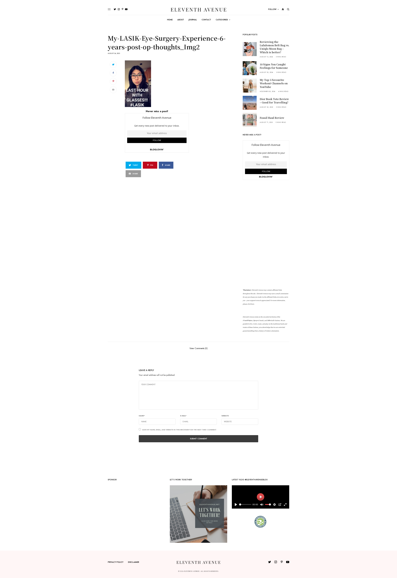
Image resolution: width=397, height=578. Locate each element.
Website (225, 415)
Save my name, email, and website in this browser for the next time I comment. (179, 429)
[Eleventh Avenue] (198, 9)
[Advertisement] (266, 234)
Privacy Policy (115, 562)
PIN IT (158, 83)
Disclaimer (133, 562)
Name (142, 415)
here (252, 304)
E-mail (183, 415)
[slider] (245, 504)
